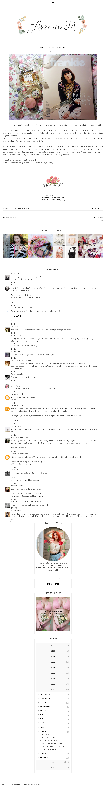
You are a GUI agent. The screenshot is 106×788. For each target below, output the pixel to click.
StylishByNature (18, 453)
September (45, 706)
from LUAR (16, 316)
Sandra (14, 383)
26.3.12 (14, 519)
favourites (9, 208)
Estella (13, 273)
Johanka (14, 374)
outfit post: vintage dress (50, 737)
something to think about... (51, 740)
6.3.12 (13, 483)
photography (24, 208)
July (42, 715)
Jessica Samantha (18, 437)
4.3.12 (13, 451)
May (42, 723)
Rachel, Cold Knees (19, 360)
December (45, 694)
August (43, 711)
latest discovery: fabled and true (53, 746)
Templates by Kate (34, 784)
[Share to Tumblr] (99, 208)
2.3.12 (13, 391)
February (44, 753)
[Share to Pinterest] (96, 208)
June (42, 719)
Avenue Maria (11, 784)
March (43, 731)
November (45, 698)
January (44, 757)
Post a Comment (12, 522)
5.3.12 (13, 467)
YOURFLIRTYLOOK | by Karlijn (24, 501)
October (44, 702)
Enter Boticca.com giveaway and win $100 (28, 461)
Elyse (13, 469)
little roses (44, 734)
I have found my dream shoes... (53, 743)
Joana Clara (16, 485)
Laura (13, 426)
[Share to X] (93, 208)
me (16, 208)
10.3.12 (14, 508)
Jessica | (18, 448)
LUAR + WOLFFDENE (20, 308)
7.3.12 (13, 499)
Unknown (15, 394)
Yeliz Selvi (15, 510)
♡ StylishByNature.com (21, 464)
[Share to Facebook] (89, 208)
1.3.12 (13, 282)
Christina (60, 138)
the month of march (48, 749)
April (42, 727)
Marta (13, 351)
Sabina (13, 326)
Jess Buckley (16, 285)
